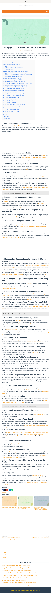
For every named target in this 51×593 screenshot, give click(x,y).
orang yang (14, 234)
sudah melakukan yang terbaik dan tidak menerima (33, 157)
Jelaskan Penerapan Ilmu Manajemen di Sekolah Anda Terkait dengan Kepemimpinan (40, 508)
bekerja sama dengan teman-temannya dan (12, 274)
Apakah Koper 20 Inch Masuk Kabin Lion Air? (40, 537)
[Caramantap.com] (25, 5)
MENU (47, 11)
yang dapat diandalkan (22, 340)
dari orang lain (36, 285)
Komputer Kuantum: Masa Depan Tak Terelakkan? (14, 580)
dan (27, 169)
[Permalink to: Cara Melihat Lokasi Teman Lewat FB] (9, 501)
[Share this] (3, 490)
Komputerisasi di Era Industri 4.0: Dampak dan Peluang (15, 585)
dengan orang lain (38, 218)
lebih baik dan (35, 352)
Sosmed (4, 555)
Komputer (4, 552)
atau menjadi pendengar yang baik (35, 341)
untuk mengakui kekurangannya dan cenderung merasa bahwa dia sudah (24, 443)
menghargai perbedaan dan (12, 329)
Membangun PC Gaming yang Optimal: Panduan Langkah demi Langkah (19, 573)
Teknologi (4, 557)
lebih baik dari (16, 125)
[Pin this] (7, 490)
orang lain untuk (34, 168)
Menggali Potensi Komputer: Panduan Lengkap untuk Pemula (17, 568)
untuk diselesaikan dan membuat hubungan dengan (33, 226)
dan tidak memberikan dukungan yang (35, 389)
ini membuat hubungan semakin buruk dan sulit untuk (27, 324)
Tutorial (3, 559)
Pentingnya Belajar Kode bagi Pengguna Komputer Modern (16, 565)
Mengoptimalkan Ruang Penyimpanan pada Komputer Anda (16, 570)
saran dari (4, 310)
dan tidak (43, 155)
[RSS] (26, 1)
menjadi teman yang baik (12, 452)
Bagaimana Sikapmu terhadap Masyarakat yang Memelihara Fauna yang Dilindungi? (11, 538)
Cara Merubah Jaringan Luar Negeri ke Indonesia (24, 508)
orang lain (29, 299)
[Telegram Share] (10, 490)
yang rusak (18, 320)
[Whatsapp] (12, 490)
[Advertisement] (25, 142)
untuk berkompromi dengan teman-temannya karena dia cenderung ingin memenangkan (27, 432)
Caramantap (8, 533)
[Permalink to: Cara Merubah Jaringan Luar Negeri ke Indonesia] (25, 501)
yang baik (29, 283)
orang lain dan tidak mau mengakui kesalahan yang (26, 225)
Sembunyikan (11, 62)
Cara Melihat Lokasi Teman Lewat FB (9, 508)
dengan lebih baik (22, 207)
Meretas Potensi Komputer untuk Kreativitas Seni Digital (15, 577)
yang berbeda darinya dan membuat (10, 237)
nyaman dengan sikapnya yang (9, 216)
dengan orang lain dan (39, 414)
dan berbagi (41, 203)
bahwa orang (35, 234)
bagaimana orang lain (39, 177)
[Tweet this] (5, 490)
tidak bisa (6, 201)
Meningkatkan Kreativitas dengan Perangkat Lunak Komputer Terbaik (19, 582)
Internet (3, 550)
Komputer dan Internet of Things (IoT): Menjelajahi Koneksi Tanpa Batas (19, 575)
